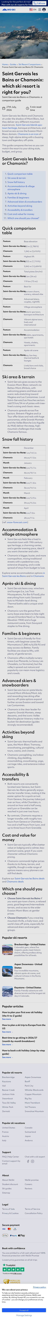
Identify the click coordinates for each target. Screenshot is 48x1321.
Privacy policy (39, 1287)
